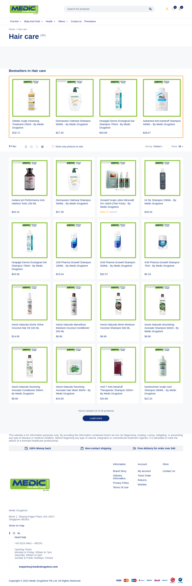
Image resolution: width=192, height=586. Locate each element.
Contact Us (169, 471)
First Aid (14, 21)
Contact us (76, 21)
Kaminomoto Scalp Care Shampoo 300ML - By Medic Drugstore (160, 390)
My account (144, 471)
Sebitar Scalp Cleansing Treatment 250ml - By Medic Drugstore (28, 124)
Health (49, 21)
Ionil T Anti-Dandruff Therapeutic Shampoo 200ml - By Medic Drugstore (117, 390)
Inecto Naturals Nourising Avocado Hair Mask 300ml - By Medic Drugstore (73, 390)
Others (61, 21)
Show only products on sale (69, 146)
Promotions (90, 21)
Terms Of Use (120, 487)
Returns (142, 480)
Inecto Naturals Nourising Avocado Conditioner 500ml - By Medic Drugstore (28, 390)
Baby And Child (32, 21)
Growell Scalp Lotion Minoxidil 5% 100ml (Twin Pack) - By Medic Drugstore (117, 203)
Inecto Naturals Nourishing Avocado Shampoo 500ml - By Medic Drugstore (161, 328)
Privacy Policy (121, 482)
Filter (13, 146)
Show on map (16, 525)
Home (12, 29)
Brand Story (119, 471)
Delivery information (119, 477)
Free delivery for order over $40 (156, 448)
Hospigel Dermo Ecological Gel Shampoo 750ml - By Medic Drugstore (116, 124)
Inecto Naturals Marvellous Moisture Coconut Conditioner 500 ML (72, 328)
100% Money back (40, 448)
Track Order (144, 475)
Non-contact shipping (98, 448)
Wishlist (175, 7)
